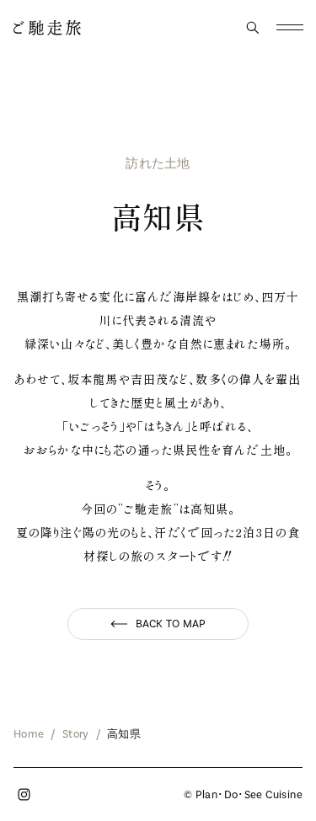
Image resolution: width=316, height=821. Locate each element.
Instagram (23, 795)
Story (75, 734)
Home (28, 734)
